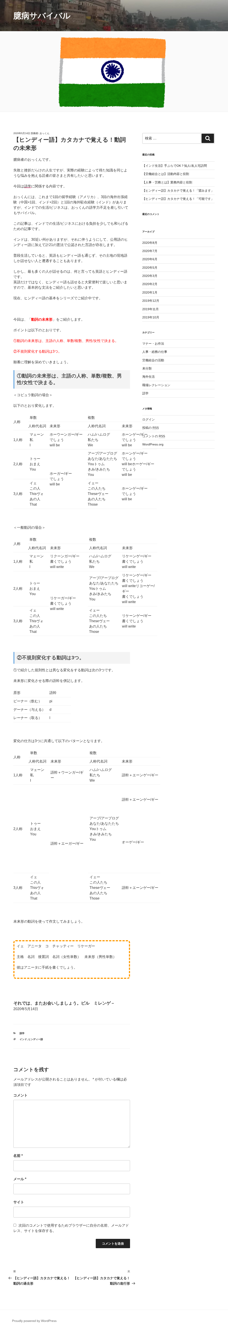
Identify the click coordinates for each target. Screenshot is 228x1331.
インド (23, 1039)
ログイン (148, 419)
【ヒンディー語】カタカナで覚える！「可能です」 (178, 199)
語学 (22, 1033)
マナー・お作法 (153, 343)
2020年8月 (149, 242)
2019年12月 (150, 300)
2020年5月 (149, 267)
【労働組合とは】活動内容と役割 (165, 174)
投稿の (150, 427)
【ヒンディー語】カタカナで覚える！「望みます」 (178, 190)
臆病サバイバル (42, 15)
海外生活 (148, 376)
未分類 (147, 368)
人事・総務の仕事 (154, 352)
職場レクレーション (156, 385)
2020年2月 (149, 284)
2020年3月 (149, 276)
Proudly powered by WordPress (34, 1321)
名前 (18, 1156)
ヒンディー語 (35, 1039)
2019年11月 (150, 309)
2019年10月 (150, 317)
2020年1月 (149, 292)
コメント (20, 1095)
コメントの (153, 436)
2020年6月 (149, 259)
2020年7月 (149, 251)
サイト (18, 1202)
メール (19, 1179)
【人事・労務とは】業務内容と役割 (167, 182)
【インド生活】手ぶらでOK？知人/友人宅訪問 (174, 165)
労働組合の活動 (153, 360)
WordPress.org (152, 444)
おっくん (44, 133)
